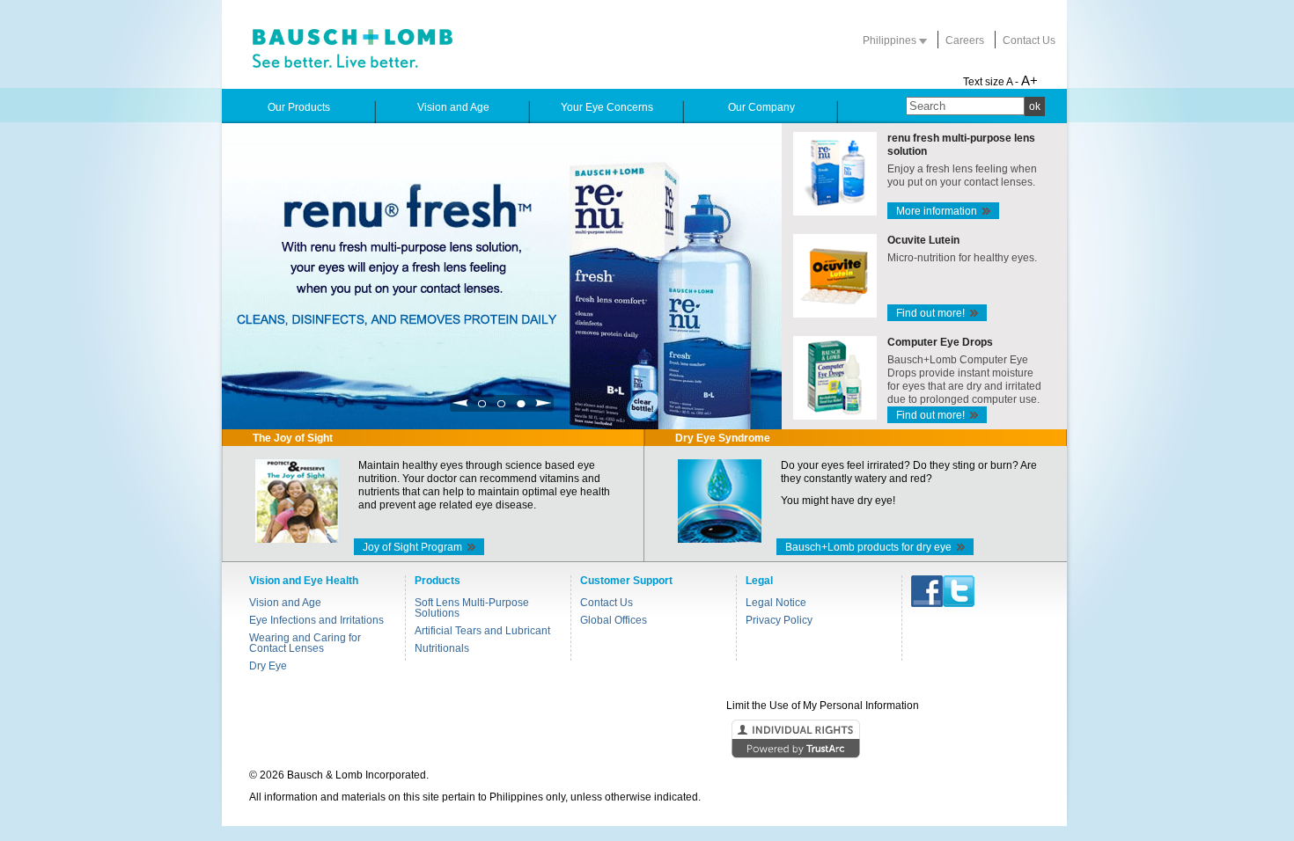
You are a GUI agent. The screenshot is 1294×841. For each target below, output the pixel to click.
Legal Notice (776, 602)
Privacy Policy (779, 620)
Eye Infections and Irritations (316, 620)
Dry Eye (268, 666)
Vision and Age (285, 602)
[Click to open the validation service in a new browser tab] (645, 740)
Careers (964, 40)
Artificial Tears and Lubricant (482, 631)
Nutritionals (442, 648)
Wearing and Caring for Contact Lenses (305, 643)
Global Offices (613, 620)
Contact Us (1029, 40)
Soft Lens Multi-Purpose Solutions (472, 607)
